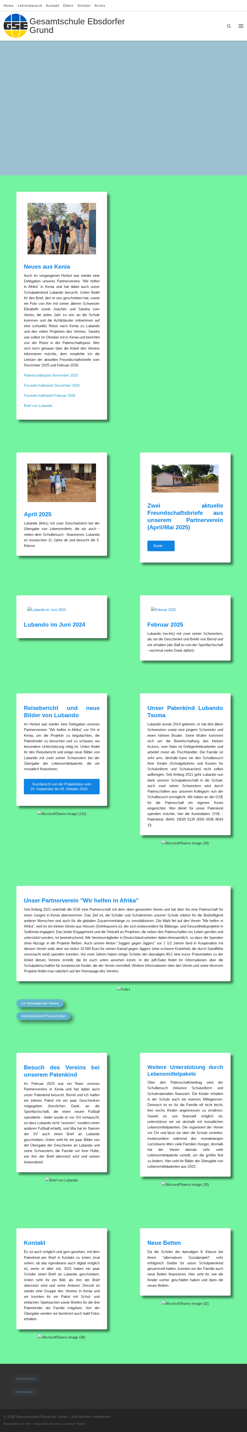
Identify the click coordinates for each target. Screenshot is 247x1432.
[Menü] (241, 26)
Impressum (24, 1392)
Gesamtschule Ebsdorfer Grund (41, 1417)
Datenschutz (25, 1378)
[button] (19, 813)
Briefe (158, 546)
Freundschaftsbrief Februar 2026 (49, 395)
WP (28, 1423)
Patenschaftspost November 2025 (51, 375)
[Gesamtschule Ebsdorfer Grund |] (16, 25)
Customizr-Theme (73, 1423)
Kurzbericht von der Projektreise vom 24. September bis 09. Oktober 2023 (60, 786)
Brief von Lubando (38, 406)
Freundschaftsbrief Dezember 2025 (52, 385)
